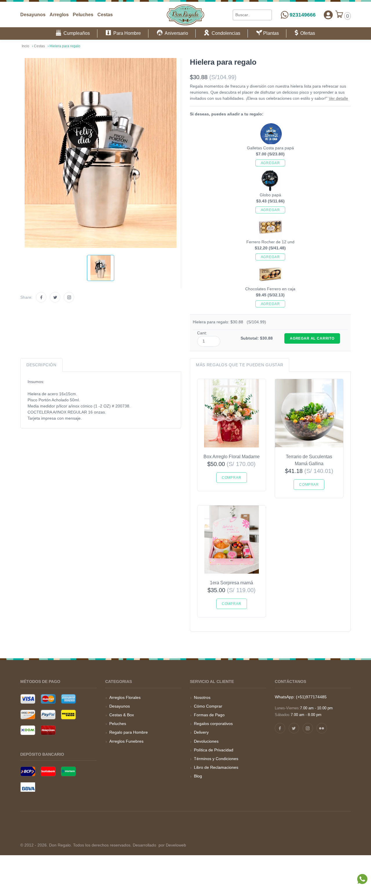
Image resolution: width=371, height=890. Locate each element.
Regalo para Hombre (128, 732)
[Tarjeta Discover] (27, 714)
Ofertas (306, 33)
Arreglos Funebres (126, 741)
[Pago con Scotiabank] (48, 771)
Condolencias (224, 33)
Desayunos (33, 14)
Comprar (231, 478)
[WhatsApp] (362, 886)
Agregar (270, 163)
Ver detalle (338, 98)
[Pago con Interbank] (68, 771)
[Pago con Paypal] (48, 714)
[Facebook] (41, 297)
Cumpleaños (75, 33)
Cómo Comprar (208, 706)
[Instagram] (69, 297)
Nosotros (202, 697)
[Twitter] (55, 297)
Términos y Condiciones (216, 758)
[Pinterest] (322, 728)
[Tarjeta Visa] (27, 699)
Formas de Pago (209, 715)
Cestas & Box (121, 715)
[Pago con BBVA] (27, 787)
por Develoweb (171, 845)
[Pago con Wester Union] (68, 714)
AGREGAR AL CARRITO (312, 338)
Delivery (201, 732)
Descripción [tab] (41, 364)
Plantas (270, 33)
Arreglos (59, 14)
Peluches (83, 14)
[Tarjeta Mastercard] (48, 699)
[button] (328, 15)
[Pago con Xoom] (27, 730)
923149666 (303, 15)
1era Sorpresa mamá (231, 582)
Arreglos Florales (125, 697)
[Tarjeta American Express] (68, 699)
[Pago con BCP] (27, 771)
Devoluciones (206, 741)
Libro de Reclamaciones (216, 767)
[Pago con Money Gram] (48, 730)
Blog (198, 776)
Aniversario (175, 33)
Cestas (105, 14)
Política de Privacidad (213, 750)
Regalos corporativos (213, 723)
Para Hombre (126, 33)
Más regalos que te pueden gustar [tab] (239, 364)
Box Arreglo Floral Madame (231, 456)
